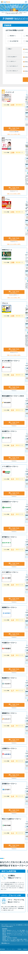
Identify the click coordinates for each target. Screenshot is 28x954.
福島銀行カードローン (9, 713)
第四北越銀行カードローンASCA (13, 396)
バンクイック (9, 92)
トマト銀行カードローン (10, 466)
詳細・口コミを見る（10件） (14, 193)
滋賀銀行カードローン (9, 607)
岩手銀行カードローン (9, 537)
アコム (7, 199)
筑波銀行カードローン (9, 678)
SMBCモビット (7, 250)
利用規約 (19, 949)
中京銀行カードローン (9, 643)
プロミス (5, 303)
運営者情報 (2, 949)
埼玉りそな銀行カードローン (11, 819)
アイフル (8, 140)
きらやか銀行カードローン (11, 361)
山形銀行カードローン (9, 748)
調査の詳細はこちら (5, 943)
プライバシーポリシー (11, 949)
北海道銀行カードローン (10, 501)
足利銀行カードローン (9, 783)
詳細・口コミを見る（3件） (14, 297)
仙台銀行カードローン (9, 431)
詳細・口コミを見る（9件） (14, 134)
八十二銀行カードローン (10, 572)
